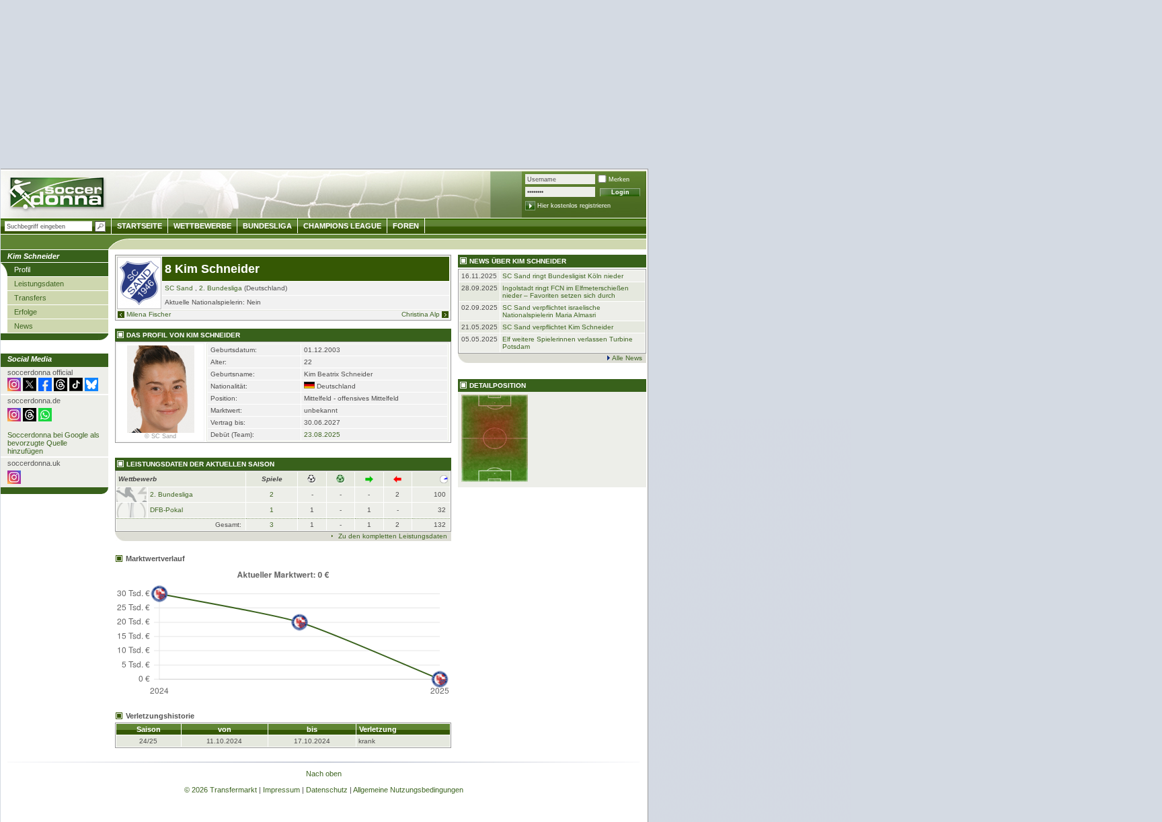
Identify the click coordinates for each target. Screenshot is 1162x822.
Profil (22, 269)
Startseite (139, 226)
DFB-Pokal (166, 509)
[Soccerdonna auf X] (29, 388)
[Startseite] (58, 195)
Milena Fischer (148, 314)
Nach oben (324, 774)
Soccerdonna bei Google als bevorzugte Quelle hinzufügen (53, 443)
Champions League (342, 226)
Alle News (627, 358)
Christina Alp (420, 314)
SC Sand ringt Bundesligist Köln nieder (562, 276)
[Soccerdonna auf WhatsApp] (45, 419)
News (23, 326)
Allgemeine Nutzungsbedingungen (408, 790)
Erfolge (25, 312)
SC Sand (179, 288)
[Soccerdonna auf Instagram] (14, 388)
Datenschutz (327, 790)
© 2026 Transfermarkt (220, 790)
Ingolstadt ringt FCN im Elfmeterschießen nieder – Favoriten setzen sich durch (565, 291)
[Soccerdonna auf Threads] (60, 388)
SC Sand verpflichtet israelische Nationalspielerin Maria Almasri (551, 311)
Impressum (281, 790)
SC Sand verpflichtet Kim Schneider (557, 327)
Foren (406, 226)
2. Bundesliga (220, 288)
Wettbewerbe (202, 226)
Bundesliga (267, 226)
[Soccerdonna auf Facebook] (45, 388)
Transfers (30, 298)
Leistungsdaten (39, 284)
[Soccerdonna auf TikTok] (76, 388)
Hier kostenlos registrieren (574, 205)
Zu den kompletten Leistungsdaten (392, 536)
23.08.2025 (322, 434)
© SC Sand (160, 436)
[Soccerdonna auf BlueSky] (91, 388)
